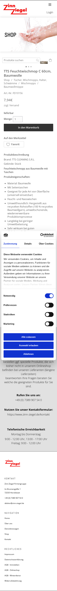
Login (50, 12)
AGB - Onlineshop (12, 570)
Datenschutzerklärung (14, 559)
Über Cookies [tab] (46, 243)
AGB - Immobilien (12, 565)
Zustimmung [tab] (10, 243)
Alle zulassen (28, 336)
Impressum (9, 554)
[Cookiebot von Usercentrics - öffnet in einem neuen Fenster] (41, 235)
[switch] (49, 305)
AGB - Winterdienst (13, 575)
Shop (7, 80)
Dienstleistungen (12, 528)
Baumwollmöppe (13, 86)
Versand (14, 105)
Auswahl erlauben (28, 345)
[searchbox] (21, 60)
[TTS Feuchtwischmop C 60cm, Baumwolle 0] (44, 62)
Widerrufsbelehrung (13, 581)
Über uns (8, 523)
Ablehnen (28, 354)
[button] (14, 144)
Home (7, 518)
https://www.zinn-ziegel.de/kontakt (28, 414)
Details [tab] (28, 243)
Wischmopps (28, 83)
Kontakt (8, 539)
